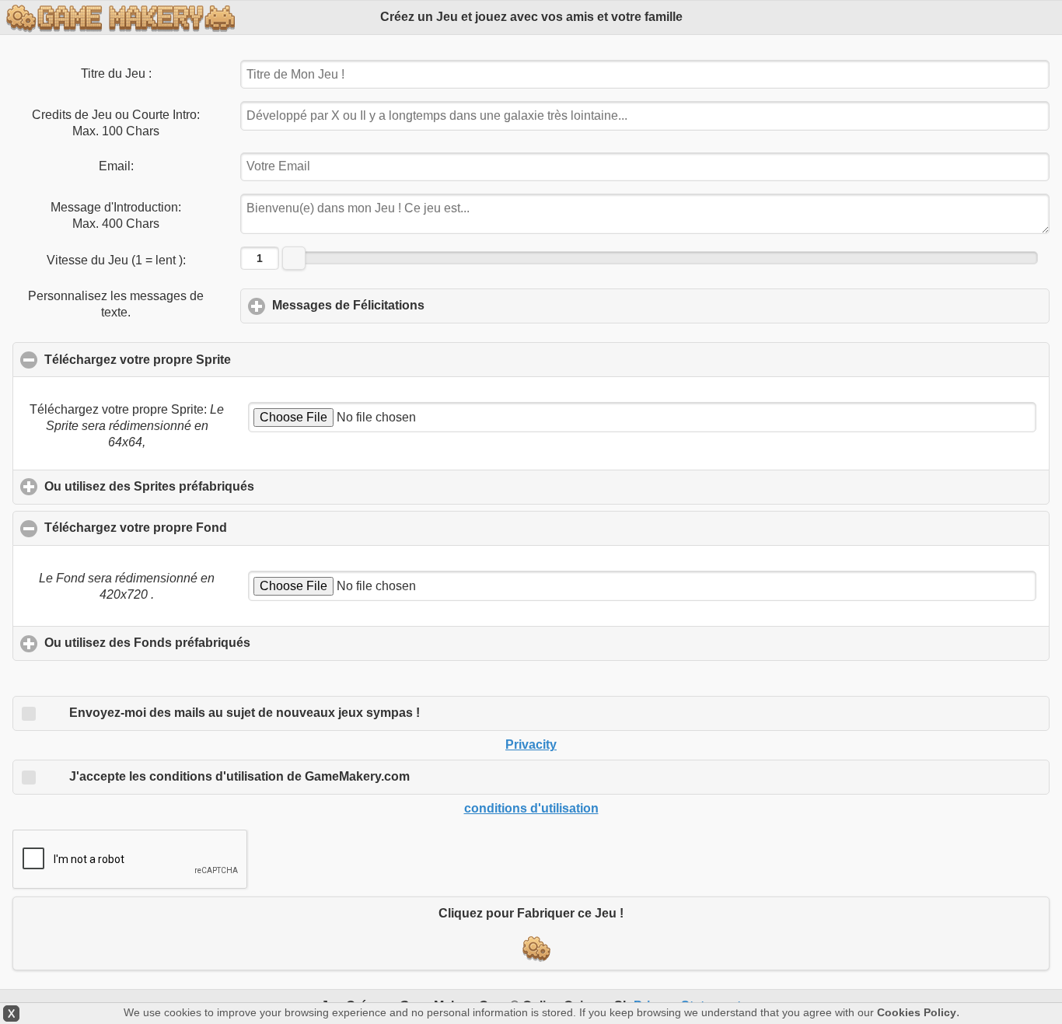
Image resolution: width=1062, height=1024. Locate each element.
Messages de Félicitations (420, 305)
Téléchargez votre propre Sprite (212, 359)
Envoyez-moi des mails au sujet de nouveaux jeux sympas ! (252, 712)
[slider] (294, 258)
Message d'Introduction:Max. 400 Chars (116, 215)
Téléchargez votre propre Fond (210, 527)
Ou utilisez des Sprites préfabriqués (221, 486)
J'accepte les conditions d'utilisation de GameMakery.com (247, 776)
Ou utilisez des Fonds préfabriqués (219, 642)
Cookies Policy (916, 1012)
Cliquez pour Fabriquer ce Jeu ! (531, 913)
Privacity (531, 744)
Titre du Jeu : (116, 73)
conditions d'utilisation (531, 808)
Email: (116, 166)
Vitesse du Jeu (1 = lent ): (116, 260)
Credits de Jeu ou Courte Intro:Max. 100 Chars (116, 123)
